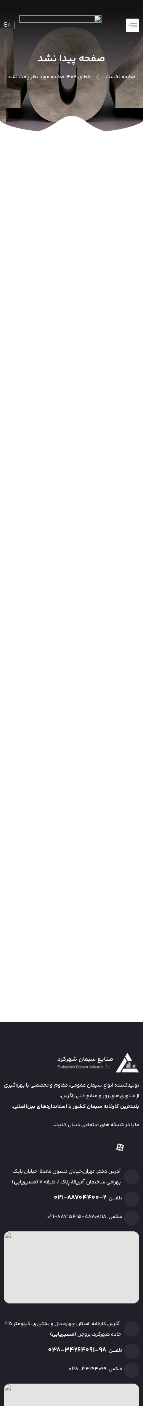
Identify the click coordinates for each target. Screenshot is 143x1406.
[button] (21, 24)
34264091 (79, 1350)
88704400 (83, 1198)
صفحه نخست (120, 77)
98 (102, 1350)
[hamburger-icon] (132, 25)
